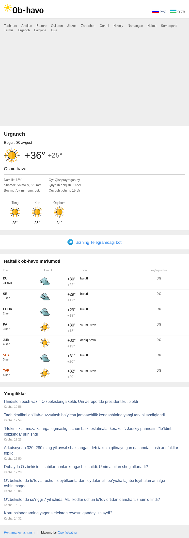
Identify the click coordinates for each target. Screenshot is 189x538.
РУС (162, 12)
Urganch (24, 30)
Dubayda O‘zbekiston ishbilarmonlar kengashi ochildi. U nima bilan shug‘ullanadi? (76, 467)
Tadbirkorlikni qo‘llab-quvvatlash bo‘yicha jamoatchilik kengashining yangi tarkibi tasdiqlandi (84, 415)
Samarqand (169, 26)
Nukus (152, 26)
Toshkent (10, 26)
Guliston (57, 26)
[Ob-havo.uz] (24, 14)
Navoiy (118, 26)
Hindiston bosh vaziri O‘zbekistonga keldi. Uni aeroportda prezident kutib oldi (71, 401)
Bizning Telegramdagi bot (99, 242)
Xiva (54, 30)
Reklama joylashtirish (19, 532)
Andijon (26, 26)
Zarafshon (88, 26)
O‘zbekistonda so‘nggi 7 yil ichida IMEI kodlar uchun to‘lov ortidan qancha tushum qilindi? (82, 499)
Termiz (9, 30)
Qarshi (104, 26)
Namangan (135, 26)
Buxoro (41, 26)
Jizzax (72, 26)
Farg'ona (40, 30)
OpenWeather (67, 532)
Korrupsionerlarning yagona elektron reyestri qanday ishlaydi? (58, 513)
